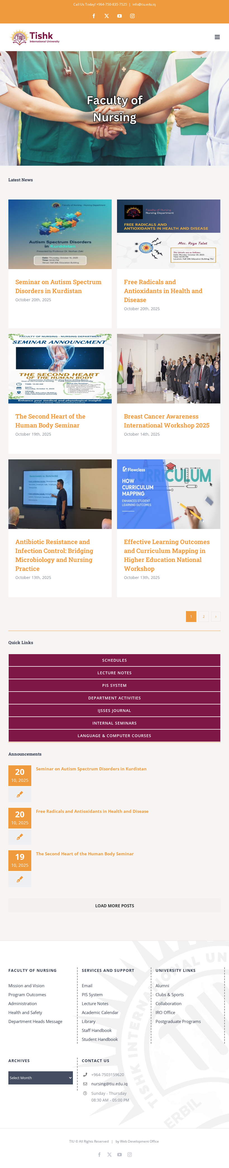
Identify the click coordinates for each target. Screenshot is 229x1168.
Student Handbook (100, 1039)
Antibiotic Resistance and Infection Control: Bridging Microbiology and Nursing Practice (52, 494)
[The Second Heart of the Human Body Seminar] (60, 368)
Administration (22, 1003)
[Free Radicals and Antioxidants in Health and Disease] (168, 234)
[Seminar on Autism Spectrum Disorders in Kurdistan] (60, 234)
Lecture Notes (95, 1003)
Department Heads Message (35, 1021)
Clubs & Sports (170, 994)
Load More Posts (114, 905)
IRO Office (165, 1012)
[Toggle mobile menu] (218, 37)
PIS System (92, 994)
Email (87, 985)
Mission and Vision (26, 985)
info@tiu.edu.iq (144, 4)
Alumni (162, 985)
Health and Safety (25, 1012)
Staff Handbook (97, 1030)
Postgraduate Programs (178, 1021)
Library (89, 1021)
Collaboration (169, 1003)
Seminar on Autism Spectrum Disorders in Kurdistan (52, 234)
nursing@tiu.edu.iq (109, 1083)
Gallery (68, 234)
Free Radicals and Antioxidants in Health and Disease (160, 234)
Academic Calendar (100, 1012)
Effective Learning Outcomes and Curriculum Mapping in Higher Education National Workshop (160, 494)
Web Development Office (139, 1141)
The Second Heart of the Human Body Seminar (52, 368)
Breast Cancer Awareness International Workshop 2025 (160, 368)
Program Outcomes (27, 994)
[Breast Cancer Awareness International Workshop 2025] (168, 368)
